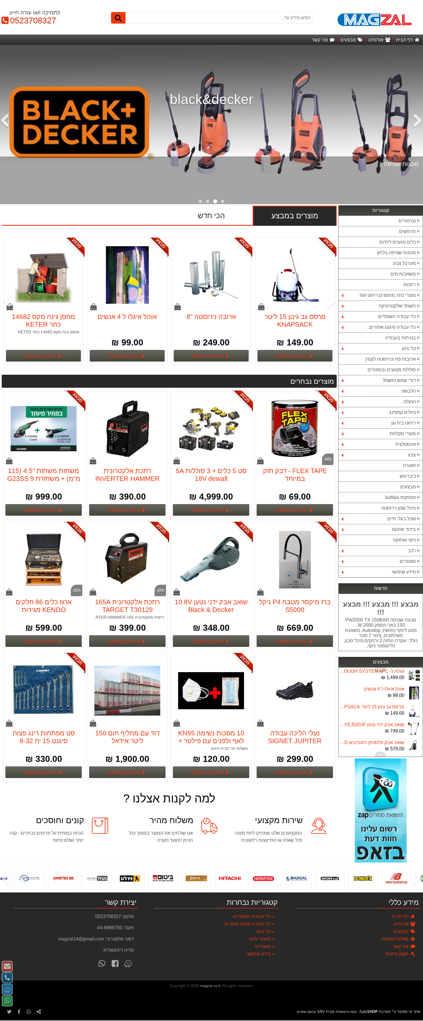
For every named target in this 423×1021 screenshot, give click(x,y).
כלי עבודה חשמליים (397, 316)
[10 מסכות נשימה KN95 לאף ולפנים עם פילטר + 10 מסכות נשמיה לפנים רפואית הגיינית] (211, 691)
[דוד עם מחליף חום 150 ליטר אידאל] (127, 691)
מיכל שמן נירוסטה (398, 508)
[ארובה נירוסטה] (295, 275)
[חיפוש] (118, 18)
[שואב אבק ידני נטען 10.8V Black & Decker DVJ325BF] (211, 560)
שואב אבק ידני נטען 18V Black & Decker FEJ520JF (371, 706)
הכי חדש (211, 216)
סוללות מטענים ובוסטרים (391, 369)
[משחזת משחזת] (44, 429)
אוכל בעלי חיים (401, 518)
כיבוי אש (408, 476)
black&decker (211, 99)
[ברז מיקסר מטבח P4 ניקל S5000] (295, 560)
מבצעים (408, 486)
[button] (222, 201)
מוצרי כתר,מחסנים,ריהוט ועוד (387, 295)
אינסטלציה (405, 444)
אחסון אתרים (306, 1012)
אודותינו (402, 923)
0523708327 (30, 20)
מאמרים (408, 561)
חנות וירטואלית (346, 1012)
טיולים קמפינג (402, 412)
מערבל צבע (404, 263)
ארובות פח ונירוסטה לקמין (390, 359)
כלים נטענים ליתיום (397, 242)
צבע (412, 454)
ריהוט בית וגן (403, 422)
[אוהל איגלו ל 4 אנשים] (211, 275)
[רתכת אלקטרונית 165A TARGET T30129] (127, 560)
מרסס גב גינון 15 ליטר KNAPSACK (371, 689)
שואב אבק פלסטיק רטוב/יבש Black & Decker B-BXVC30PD (371, 724)
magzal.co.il (210, 986)
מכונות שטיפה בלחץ (396, 252)
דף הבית (401, 916)
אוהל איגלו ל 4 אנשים (384, 671)
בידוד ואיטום (404, 529)
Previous (380, 754)
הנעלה (409, 401)
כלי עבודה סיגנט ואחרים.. (391, 327)
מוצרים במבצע (294, 216)
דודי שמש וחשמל (399, 380)
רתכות (409, 284)
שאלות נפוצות (396, 938)
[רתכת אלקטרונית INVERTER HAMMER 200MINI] (127, 429)
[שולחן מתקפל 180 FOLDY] (43, 275)
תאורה (409, 465)
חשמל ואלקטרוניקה (397, 305)
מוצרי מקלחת (403, 433)
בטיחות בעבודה (400, 337)
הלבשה (408, 391)
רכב (412, 550)
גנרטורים (407, 220)
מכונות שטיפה (401, 164)
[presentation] (418, 124)
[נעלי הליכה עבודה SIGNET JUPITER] (295, 691)
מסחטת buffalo (400, 497)
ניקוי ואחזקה (404, 540)
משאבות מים (403, 273)
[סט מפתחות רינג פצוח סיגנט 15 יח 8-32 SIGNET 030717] (44, 691)
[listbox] (211, 124)
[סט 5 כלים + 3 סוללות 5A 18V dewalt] (211, 429)
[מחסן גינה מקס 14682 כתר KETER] (127, 275)
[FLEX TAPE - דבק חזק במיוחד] (295, 429)
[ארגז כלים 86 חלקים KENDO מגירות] (44, 560)
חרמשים (407, 231)
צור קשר (401, 946)
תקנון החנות (398, 953)
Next (380, 670)
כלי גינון (409, 348)
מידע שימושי (404, 571)
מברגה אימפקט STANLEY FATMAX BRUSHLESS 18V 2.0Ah (371, 742)
